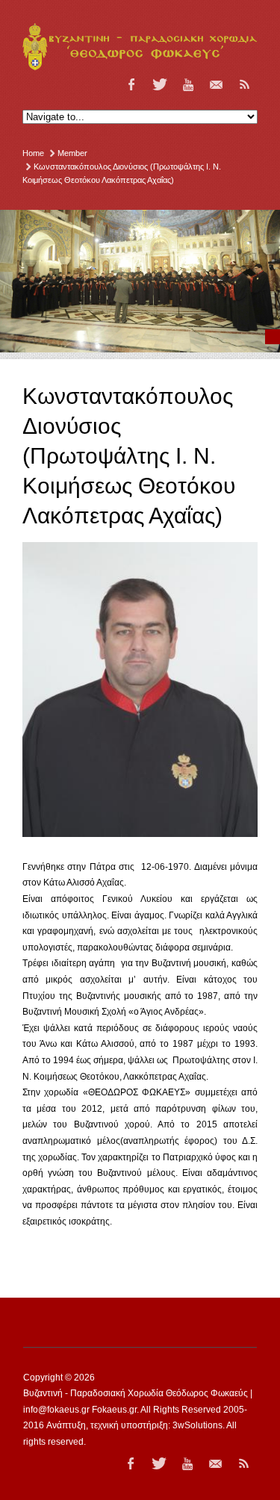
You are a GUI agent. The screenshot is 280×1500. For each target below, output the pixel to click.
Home (33, 153)
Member (72, 153)
